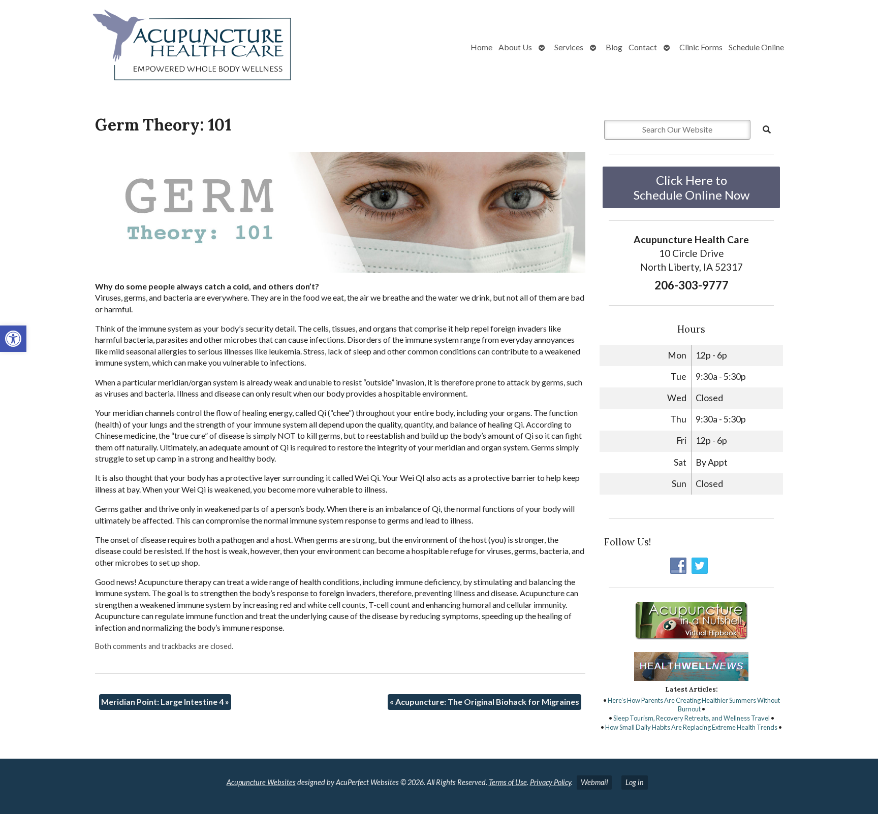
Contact (643, 47)
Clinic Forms (701, 47)
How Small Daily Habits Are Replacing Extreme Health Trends (691, 727)
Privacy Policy (550, 782)
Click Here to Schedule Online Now (691, 187)
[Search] (767, 129)
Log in (634, 782)
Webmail (594, 782)
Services (568, 47)
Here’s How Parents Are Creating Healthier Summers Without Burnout (694, 704)
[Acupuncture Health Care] (155, 47)
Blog (614, 47)
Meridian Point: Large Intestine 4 (165, 701)
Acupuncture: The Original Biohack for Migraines (484, 701)
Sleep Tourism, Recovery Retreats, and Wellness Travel (691, 718)
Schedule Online (756, 47)
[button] (13, 338)
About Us (515, 47)
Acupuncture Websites (261, 782)
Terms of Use (508, 782)
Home (481, 47)
